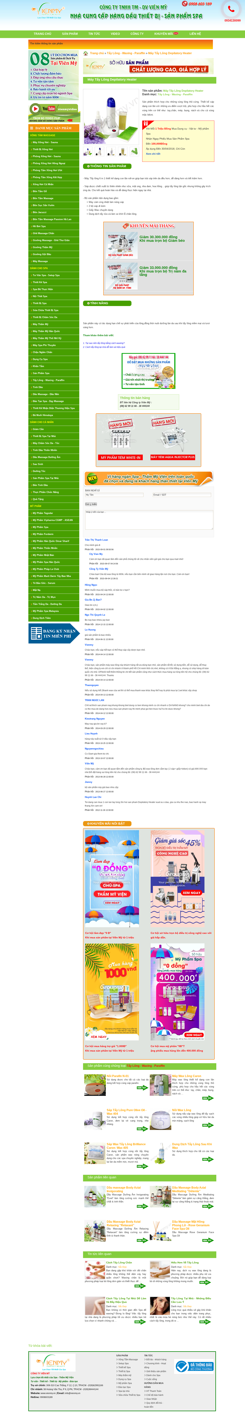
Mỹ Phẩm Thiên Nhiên (45, 548)
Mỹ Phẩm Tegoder (43, 513)
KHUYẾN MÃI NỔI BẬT (107, 823)
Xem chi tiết (153, 153)
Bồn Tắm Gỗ (40, 191)
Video (115, 33)
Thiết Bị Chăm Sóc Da (45, 317)
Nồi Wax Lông (181, 1110)
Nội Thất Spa (40, 296)
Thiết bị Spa (124, 1371)
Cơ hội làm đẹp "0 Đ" (98, 933)
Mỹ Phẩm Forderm (43, 534)
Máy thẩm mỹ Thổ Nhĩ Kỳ (47, 338)
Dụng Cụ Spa (40, 359)
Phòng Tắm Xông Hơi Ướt (47, 170)
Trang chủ (42, 33)
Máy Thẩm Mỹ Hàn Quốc (46, 331)
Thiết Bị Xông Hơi (43, 149)
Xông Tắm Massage (42, 135)
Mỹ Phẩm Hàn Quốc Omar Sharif (51, 541)
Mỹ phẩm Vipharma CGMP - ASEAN (53, 520)
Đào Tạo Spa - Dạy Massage (48, 401)
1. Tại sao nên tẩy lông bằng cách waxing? (104, 343)
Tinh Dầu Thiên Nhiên (45, 450)
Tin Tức (94, 33)
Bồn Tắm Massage (43, 198)
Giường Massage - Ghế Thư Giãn (51, 240)
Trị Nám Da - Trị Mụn (44, 597)
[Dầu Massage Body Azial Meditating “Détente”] (160, 1206)
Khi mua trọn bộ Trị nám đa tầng (163, 273)
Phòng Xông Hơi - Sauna (47, 156)
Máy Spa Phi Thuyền (44, 345)
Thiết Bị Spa (39, 303)
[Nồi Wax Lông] (160, 1129)
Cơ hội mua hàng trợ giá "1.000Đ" (106, 1046)
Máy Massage (40, 261)
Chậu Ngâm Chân (42, 352)
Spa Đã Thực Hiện (43, 289)
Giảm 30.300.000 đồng (158, 237)
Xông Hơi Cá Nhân (43, 184)
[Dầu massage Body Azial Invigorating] (95, 1206)
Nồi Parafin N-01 (118, 1076)
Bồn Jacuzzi (39, 212)
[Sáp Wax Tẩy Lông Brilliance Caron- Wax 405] (95, 1163)
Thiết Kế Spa (40, 282)
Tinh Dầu (38, 387)
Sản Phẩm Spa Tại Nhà (45, 478)
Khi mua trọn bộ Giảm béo (162, 241)
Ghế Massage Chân (43, 233)
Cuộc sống (151, 1379)
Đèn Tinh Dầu (40, 485)
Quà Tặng (38, 499)
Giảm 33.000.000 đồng (158, 268)
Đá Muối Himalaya (43, 415)
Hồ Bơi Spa (39, 226)
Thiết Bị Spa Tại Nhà (44, 436)
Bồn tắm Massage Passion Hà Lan (52, 219)
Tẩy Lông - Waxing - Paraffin (48, 380)
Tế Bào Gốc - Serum (44, 583)
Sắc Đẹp (122, 1267)
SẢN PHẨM (122, 1355)
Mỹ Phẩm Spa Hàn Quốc (46, 562)
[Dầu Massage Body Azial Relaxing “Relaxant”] (95, 1241)
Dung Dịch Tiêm (42, 618)
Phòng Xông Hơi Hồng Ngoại (49, 163)
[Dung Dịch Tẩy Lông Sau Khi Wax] (160, 1163)
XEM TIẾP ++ (141, 1088)
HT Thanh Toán (153, 1391)
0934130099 (233, 20)
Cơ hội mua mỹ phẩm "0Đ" (167, 1046)
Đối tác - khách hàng (156, 1359)
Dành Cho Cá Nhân (41, 422)
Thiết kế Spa (124, 1367)
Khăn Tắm (38, 366)
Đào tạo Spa (124, 1387)
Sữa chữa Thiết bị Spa (129, 1395)
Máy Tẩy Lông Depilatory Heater (170, 53)
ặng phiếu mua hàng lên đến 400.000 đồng (177, 1050)
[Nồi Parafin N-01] (95, 1095)
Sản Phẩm (70, 33)
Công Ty (137, 33)
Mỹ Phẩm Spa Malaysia (46, 611)
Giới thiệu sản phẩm (156, 1371)
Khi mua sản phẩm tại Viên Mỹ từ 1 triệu (109, 937)
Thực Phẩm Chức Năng (46, 492)
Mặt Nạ (36, 590)
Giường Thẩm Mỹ (42, 247)
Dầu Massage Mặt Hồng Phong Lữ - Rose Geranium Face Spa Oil (190, 1225)
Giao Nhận (151, 1399)
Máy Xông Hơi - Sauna (45, 142)
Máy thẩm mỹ (124, 1375)
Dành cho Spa (153, 1375)
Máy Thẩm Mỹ (40, 324)
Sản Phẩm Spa (41, 373)
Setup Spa (123, 1363)
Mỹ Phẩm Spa (40, 527)
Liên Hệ (195, 33)
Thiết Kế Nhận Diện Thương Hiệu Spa (54, 408)
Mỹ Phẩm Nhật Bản (43, 555)
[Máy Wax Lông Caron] (160, 1095)
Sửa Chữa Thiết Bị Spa (45, 310)
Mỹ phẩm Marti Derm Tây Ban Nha (52, 576)
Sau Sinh (38, 464)
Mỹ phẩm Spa (125, 1383)
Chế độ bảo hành (154, 1395)
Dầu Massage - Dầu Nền (46, 394)
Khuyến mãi (163, 33)
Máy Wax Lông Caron (186, 1076)
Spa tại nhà (123, 1391)
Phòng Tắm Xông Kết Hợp (47, 177)
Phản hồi (89, 549)
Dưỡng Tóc (39, 471)
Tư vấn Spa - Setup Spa (46, 275)
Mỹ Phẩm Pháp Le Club (46, 569)
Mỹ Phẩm (35, 506)
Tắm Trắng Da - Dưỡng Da (47, 604)
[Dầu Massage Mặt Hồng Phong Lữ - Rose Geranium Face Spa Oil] (160, 1241)
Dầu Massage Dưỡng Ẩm (46, 457)
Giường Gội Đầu (42, 254)
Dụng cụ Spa (124, 1379)
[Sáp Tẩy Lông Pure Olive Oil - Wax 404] (95, 1129)
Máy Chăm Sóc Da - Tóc (46, 443)
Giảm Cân (38, 429)
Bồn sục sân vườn (43, 205)
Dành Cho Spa (39, 268)
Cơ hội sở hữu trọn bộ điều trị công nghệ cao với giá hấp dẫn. (181, 935)
